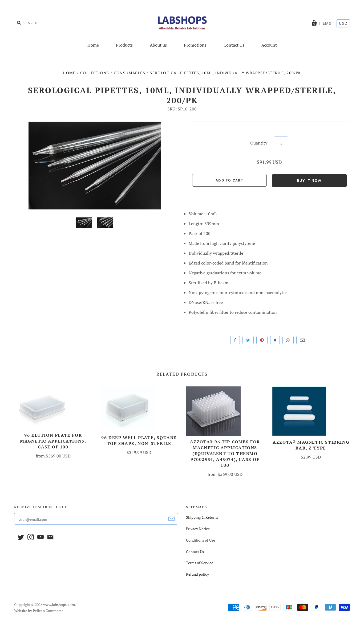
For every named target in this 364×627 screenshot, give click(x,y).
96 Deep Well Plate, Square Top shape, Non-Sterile (139, 440)
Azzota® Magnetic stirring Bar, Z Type (311, 445)
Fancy (275, 340)
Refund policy (197, 574)
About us (158, 45)
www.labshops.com (59, 604)
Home (93, 45)
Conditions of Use (200, 540)
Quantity (258, 143)
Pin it (262, 340)
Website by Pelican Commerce (38, 610)
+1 (288, 340)
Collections (94, 72)
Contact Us (234, 45)
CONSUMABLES (129, 72)
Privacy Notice (198, 528)
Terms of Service (199, 562)
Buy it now (309, 180)
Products (124, 45)
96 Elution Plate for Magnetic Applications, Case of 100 (53, 441)
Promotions (195, 45)
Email (302, 340)
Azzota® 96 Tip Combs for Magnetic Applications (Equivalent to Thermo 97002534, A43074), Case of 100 (225, 453)
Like (235, 340)
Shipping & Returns (202, 517)
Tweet (248, 340)
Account (269, 45)
